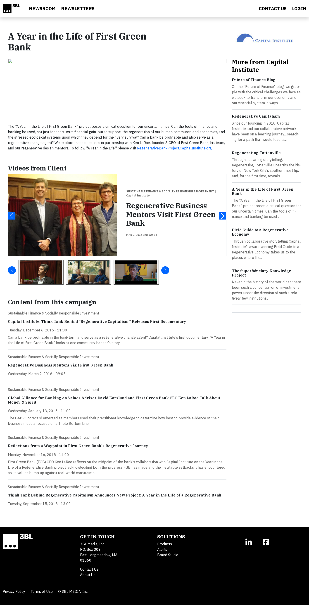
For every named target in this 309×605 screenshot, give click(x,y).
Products (164, 544)
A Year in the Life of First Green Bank (262, 191)
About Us (87, 574)
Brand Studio (167, 555)
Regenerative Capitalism (256, 116)
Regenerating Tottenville (256, 153)
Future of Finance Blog (254, 80)
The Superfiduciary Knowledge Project (261, 273)
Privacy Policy (14, 591)
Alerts (162, 549)
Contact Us (89, 569)
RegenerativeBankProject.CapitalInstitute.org (174, 148)
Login (299, 8)
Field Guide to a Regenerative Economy (260, 232)
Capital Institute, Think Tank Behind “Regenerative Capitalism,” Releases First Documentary (97, 321)
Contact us (273, 8)
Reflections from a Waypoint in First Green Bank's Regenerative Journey (78, 446)
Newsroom (42, 8)
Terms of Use (42, 591)
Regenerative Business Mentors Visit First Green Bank (171, 214)
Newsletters (78, 8)
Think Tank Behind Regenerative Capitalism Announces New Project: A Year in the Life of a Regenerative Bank (114, 495)
